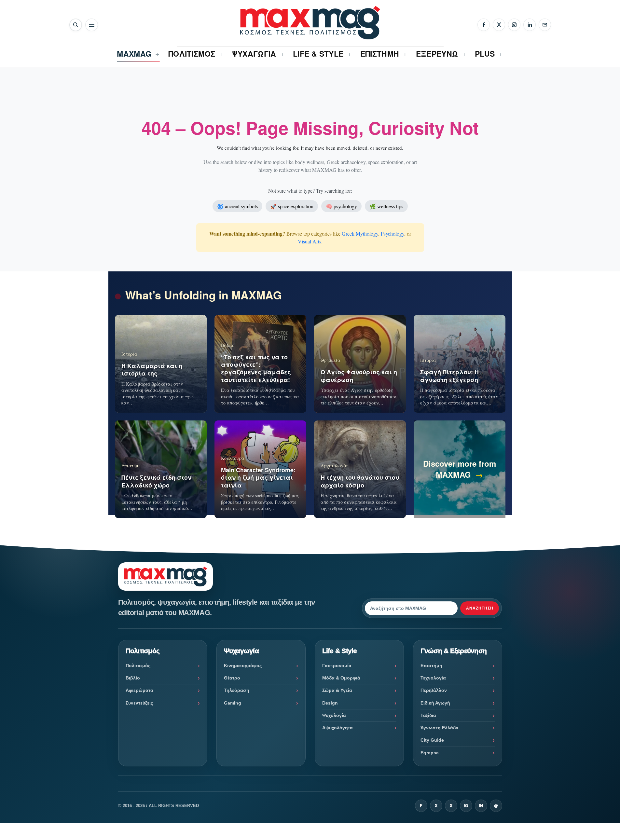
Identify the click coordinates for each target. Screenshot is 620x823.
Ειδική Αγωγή (435, 703)
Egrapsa (429, 752)
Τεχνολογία (433, 677)
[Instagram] (514, 25)
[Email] (545, 25)
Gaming (232, 703)
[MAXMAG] (310, 22)
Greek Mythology (360, 233)
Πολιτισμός (138, 665)
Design (330, 703)
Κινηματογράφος (243, 665)
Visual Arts (309, 241)
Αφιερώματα (139, 690)
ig (466, 805)
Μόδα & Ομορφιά (341, 677)
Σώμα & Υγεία (337, 690)
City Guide (432, 740)
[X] (499, 25)
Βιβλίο (133, 677)
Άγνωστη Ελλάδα (439, 727)
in (481, 805)
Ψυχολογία (334, 715)
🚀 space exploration (291, 206)
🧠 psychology (341, 206)
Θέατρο (232, 677)
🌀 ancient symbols (237, 206)
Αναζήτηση (479, 608)
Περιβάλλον (433, 690)
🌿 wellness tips (386, 206)
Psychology (392, 233)
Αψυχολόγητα (337, 727)
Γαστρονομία (336, 665)
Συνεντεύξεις (139, 703)
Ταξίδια (428, 715)
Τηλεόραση (236, 690)
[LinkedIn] (529, 25)
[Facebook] (483, 25)
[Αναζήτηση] (76, 25)
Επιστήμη (431, 665)
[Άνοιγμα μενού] (91, 25)
